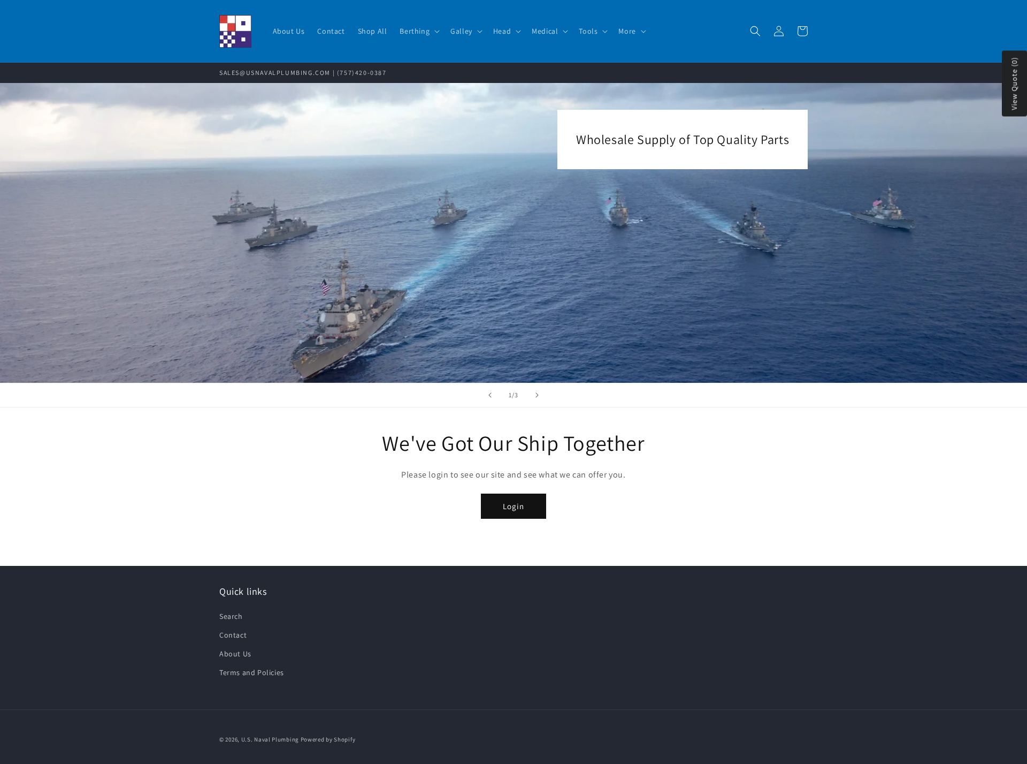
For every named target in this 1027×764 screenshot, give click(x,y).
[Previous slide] (490, 395)
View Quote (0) (1014, 83)
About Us (235, 654)
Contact (233, 635)
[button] (418, 31)
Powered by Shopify (328, 739)
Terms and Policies (251, 672)
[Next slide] (537, 395)
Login (513, 506)
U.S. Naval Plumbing (270, 739)
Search (231, 616)
